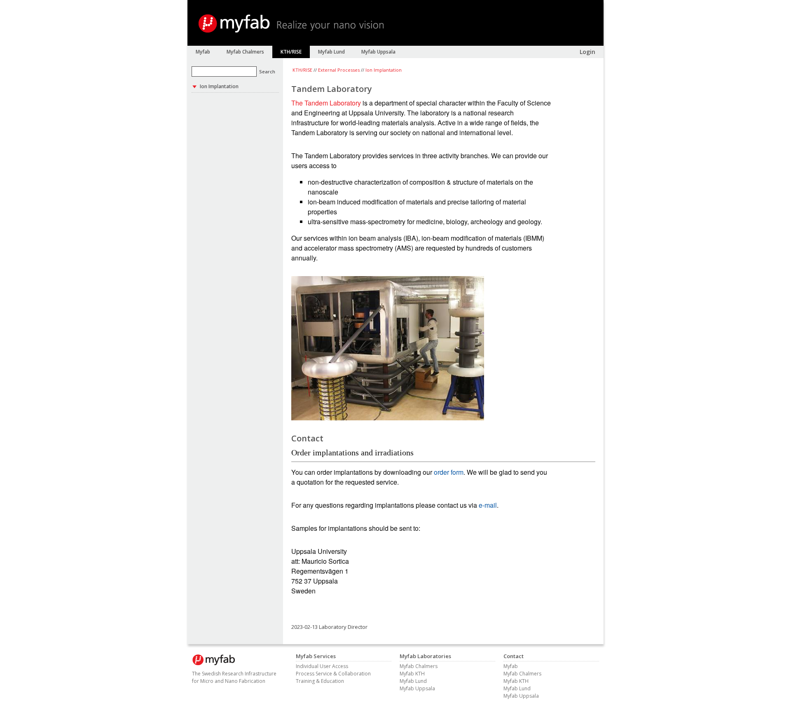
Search (267, 71)
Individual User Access (322, 666)
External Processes (339, 70)
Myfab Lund (413, 681)
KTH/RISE (302, 70)
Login (587, 52)
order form (448, 472)
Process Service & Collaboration (333, 673)
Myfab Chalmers (419, 666)
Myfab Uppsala (417, 688)
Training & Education (320, 681)
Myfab (510, 666)
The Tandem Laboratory (326, 103)
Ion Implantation (383, 70)
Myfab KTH (412, 673)
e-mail (488, 505)
